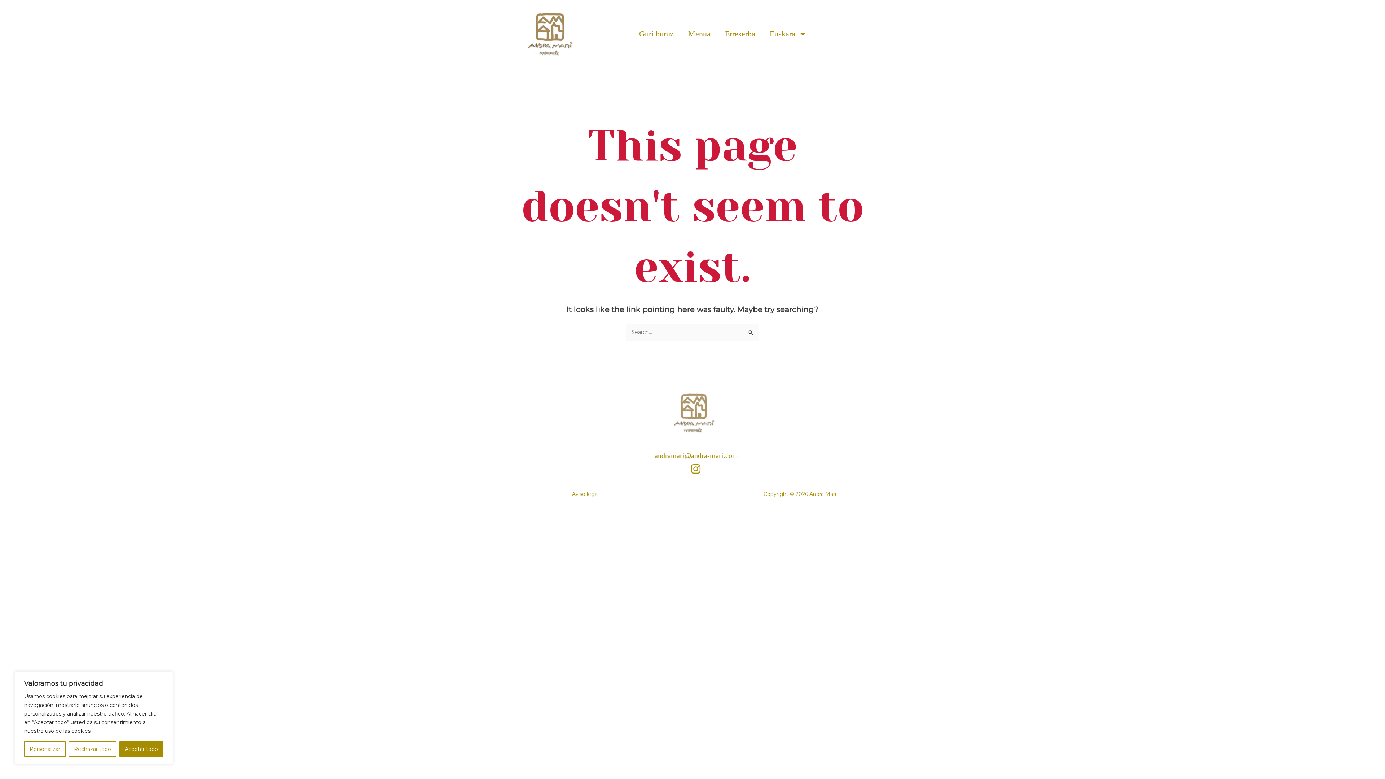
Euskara (782, 33)
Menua (699, 33)
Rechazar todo (92, 749)
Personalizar (45, 749)
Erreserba (740, 33)
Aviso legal (585, 494)
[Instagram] (695, 468)
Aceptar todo (141, 749)
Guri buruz (656, 33)
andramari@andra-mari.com (696, 455)
